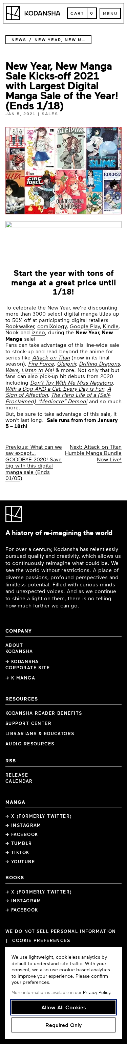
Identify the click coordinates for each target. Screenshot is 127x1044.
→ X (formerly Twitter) (38, 816)
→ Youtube (20, 861)
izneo (38, 332)
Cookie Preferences (41, 940)
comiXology (52, 326)
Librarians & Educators (40, 733)
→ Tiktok (17, 852)
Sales (50, 113)
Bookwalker (19, 326)
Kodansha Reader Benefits (43, 713)
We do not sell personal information (60, 931)
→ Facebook (21, 834)
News (19, 39)
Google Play (85, 326)
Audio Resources (30, 743)
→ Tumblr (18, 843)
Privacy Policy (96, 992)
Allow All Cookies (63, 1007)
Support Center (28, 723)
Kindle (111, 326)
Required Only (63, 1025)
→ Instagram (23, 825)
